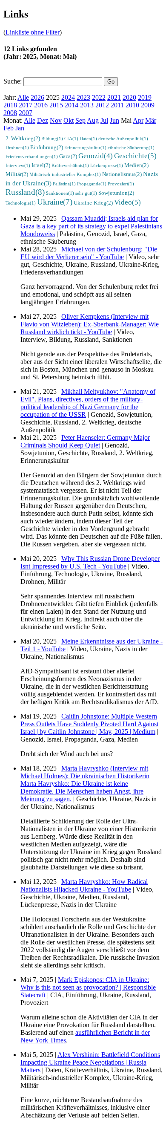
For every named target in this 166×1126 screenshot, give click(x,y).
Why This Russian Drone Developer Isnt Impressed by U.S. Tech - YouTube (90, 562)
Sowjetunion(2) (116, 193)
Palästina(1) (64, 183)
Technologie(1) (21, 202)
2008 (10, 112)
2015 (56, 105)
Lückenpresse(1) (106, 165)
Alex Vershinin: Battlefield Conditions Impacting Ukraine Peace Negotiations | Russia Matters (90, 1062)
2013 (87, 105)
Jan (19, 128)
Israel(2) (40, 165)
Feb (8, 128)
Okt (68, 120)
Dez (42, 120)
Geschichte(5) (135, 156)
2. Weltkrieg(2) (23, 138)
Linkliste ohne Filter (33, 32)
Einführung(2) (46, 147)
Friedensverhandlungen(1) (32, 156)
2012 (102, 105)
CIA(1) (71, 138)
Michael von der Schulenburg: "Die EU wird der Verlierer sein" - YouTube (88, 252)
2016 (41, 105)
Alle (23, 97)
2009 (148, 105)
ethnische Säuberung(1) (131, 147)
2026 (37, 97)
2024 (68, 97)
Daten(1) (88, 138)
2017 (25, 105)
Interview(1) (18, 165)
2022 (99, 97)
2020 (129, 97)
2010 (132, 105)
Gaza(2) (68, 156)
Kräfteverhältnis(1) (70, 165)
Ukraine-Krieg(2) (93, 203)
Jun (114, 120)
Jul (104, 120)
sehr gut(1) (86, 193)
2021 (114, 97)
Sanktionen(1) (60, 193)
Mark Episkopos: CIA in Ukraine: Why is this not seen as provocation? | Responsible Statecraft (88, 987)
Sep (80, 120)
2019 (145, 97)
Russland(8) (25, 192)
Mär (150, 120)
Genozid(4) (95, 156)
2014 (71, 105)
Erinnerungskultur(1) (85, 147)
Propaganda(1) (91, 183)
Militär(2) (17, 174)
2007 (25, 112)
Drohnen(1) (17, 147)
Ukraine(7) (54, 201)
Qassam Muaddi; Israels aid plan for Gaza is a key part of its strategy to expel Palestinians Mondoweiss (91, 226)
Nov (56, 120)
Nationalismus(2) (122, 174)
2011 (117, 105)
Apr (138, 120)
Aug (93, 120)
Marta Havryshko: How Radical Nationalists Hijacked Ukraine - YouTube (84, 885)
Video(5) (127, 202)
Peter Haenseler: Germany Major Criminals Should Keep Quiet (85, 441)
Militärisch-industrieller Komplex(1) (65, 174)
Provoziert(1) (121, 183)
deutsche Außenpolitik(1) (123, 138)
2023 (83, 97)
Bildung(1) (52, 138)
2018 (10, 105)
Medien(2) (136, 165)
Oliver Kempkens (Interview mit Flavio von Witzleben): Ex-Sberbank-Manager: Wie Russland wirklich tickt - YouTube (89, 324)
